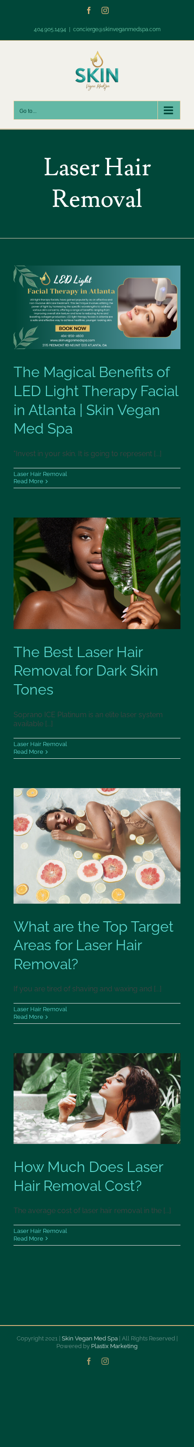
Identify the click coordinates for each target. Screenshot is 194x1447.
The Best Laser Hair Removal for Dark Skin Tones (86, 671)
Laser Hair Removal (40, 474)
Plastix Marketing (114, 1346)
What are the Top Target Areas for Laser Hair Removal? (94, 945)
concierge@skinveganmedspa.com (117, 29)
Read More (28, 481)
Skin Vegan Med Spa (90, 1338)
